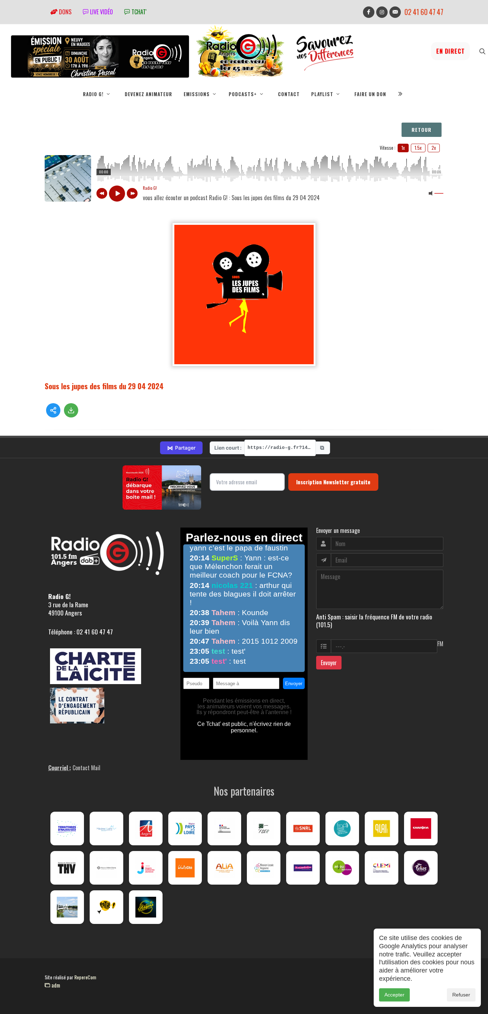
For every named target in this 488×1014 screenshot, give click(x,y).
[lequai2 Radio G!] (381, 828)
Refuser (461, 995)
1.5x (418, 147)
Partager (181, 447)
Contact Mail (86, 767)
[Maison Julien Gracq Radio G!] (106, 867)
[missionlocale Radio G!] (263, 867)
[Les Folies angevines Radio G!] (420, 867)
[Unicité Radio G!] (185, 867)
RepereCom (85, 977)
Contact (289, 94)
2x (434, 147)
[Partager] (53, 410)
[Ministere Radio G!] (224, 828)
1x (403, 147)
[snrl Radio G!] (302, 828)
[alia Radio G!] (224, 867)
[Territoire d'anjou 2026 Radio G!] (67, 828)
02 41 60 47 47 (423, 12)
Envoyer (329, 662)
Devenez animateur (148, 94)
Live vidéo (101, 12)
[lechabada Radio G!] (420, 828)
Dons (64, 12)
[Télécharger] (71, 410)
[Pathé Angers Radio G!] (106, 907)
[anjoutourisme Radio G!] (342, 867)
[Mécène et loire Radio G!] (106, 828)
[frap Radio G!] (342, 828)
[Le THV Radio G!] (67, 867)
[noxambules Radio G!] (302, 867)
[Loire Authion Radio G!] (67, 907)
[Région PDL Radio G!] (185, 828)
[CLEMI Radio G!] (381, 867)
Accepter (394, 995)
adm (55, 985)
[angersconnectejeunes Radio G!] (145, 867)
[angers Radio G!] (145, 828)
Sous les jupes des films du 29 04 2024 (104, 385)
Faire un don (370, 94)
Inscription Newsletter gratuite (333, 482)
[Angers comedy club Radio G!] (145, 907)
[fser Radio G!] (263, 828)
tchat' (138, 12)
